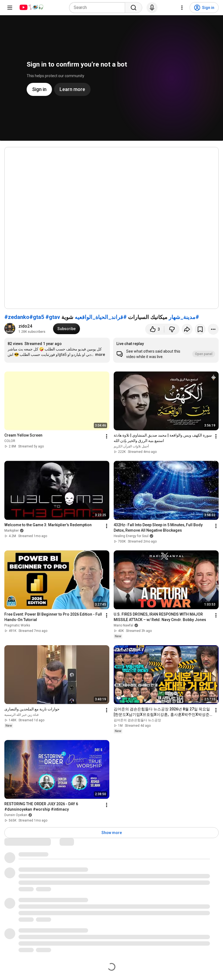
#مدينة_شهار (184, 317)
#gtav (52, 317)
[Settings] (182, 7)
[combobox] (99, 7)
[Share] (187, 329)
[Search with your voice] (152, 7)
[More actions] (213, 329)
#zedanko (16, 317)
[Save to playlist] (200, 329)
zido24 (25, 326)
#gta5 (36, 317)
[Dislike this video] (171, 329)
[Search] (133, 7)
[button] (166, 350)
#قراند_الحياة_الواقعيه (101, 317)
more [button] (100, 354)
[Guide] (10, 7)
